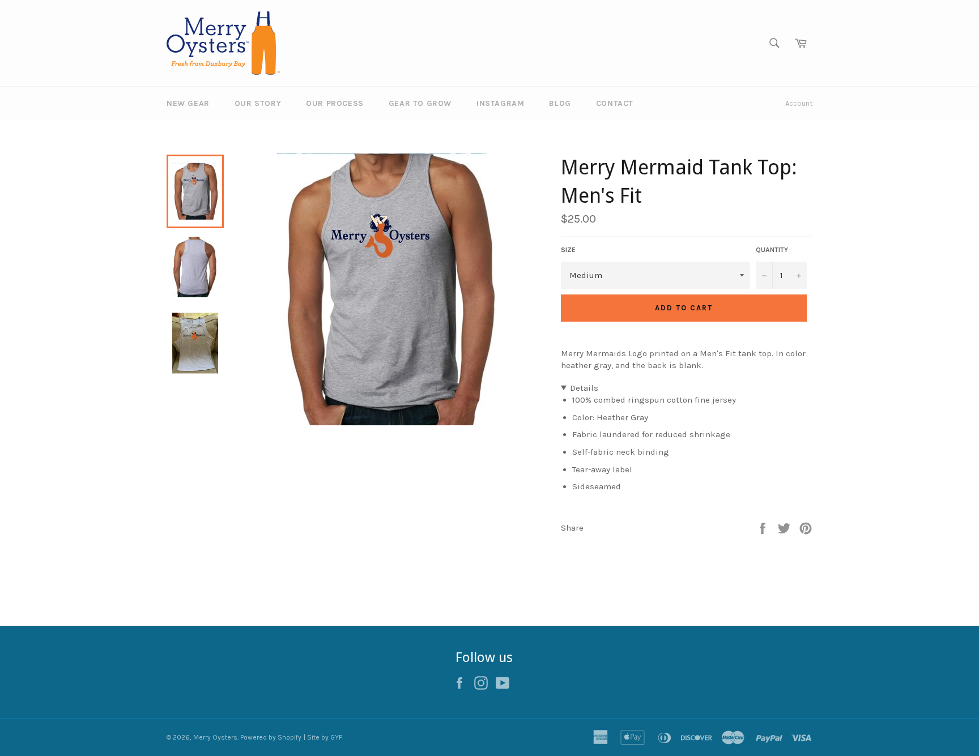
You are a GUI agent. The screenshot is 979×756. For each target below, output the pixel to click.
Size (568, 250)
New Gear (188, 103)
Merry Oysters (215, 737)
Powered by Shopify (270, 737)
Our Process (335, 103)
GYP (336, 737)
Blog (560, 103)
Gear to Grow (420, 103)
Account (798, 103)
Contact (614, 103)
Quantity (772, 250)
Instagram (500, 103)
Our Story (258, 103)
